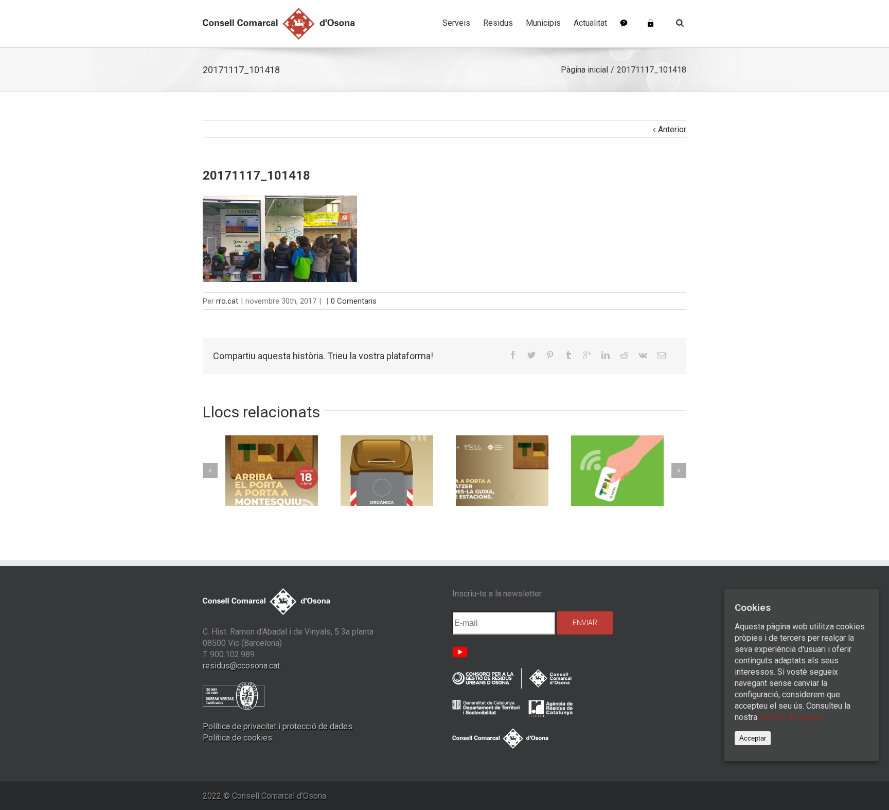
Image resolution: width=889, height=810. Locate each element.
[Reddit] (624, 355)
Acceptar (752, 739)
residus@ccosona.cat (241, 666)
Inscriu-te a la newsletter (497, 593)
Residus (498, 23)
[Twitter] (531, 355)
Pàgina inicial (584, 70)
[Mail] (661, 355)
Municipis (543, 23)
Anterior (672, 129)
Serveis (456, 23)
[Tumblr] (568, 355)
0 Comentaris (354, 301)
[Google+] (587, 355)
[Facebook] (513, 355)
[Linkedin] (605, 355)
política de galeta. (791, 718)
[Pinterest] (550, 355)
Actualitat (590, 23)
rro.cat (227, 301)
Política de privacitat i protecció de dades (277, 726)
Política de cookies (237, 738)
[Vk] (642, 355)
